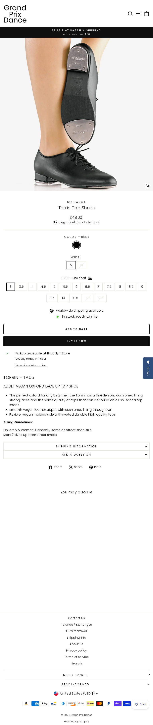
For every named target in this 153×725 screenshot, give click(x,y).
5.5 (65, 286)
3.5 (21, 286)
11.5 (88, 298)
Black (76, 245)
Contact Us (76, 618)
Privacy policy (76, 651)
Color (76, 237)
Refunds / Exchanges (76, 625)
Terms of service (76, 657)
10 (63, 298)
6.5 (87, 286)
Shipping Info (76, 638)
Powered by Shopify (76, 721)
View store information (31, 365)
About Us (76, 644)
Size (74, 278)
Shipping (59, 222)
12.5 (100, 298)
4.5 (43, 286)
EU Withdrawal (76, 631)
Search (76, 663)
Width (76, 257)
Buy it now (76, 341)
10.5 (75, 298)
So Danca (76, 202)
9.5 (52, 298)
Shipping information (77, 446)
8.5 (131, 286)
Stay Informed (75, 684)
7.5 (109, 286)
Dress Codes (75, 675)
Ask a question (76, 455)
